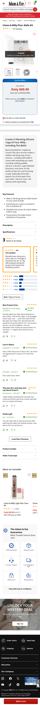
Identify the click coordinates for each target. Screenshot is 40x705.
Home (5, 21)
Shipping (10, 648)
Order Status (11, 640)
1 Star (16, 289)
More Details (20, 101)
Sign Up (20, 623)
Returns (29, 648)
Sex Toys (12, 21)
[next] (36, 72)
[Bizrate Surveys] (36, 683)
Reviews (19, 29)
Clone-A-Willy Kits (29, 21)
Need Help (30, 640)
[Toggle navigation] (4, 3)
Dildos (19, 21)
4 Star (16, 279)
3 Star (16, 282)
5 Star (16, 276)
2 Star (16, 286)
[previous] (4, 72)
